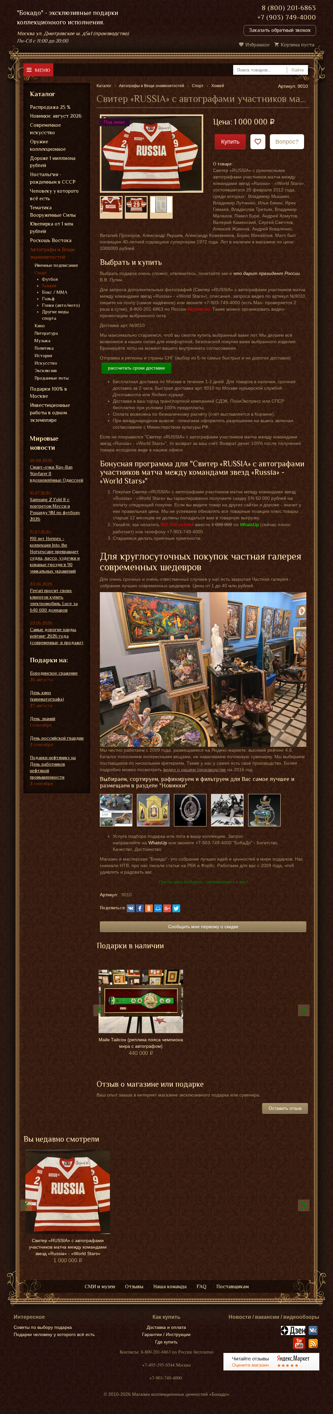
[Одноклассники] (149, 908)
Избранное (257, 45)
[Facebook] (140, 908)
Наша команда (170, 1287)
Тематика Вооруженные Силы (53, 211)
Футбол (50, 279)
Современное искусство (45, 129)
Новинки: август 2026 (56, 116)
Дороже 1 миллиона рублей (52, 162)
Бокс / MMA (54, 292)
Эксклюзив (45, 370)
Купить (230, 141)
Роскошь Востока (51, 240)
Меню (42, 70)
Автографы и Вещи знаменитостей (52, 253)
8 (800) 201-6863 (289, 7)
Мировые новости (44, 443)
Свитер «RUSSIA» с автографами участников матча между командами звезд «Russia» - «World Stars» (68, 1247)
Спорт (40, 272)
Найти (297, 69)
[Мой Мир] (158, 908)
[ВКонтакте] (131, 908)
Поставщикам (232, 1287)
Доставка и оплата (166, 1327)
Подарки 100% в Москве (48, 392)
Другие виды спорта (55, 315)
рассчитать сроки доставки (136, 367)
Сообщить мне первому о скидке (203, 926)
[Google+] (167, 908)
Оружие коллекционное (48, 145)
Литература (46, 333)
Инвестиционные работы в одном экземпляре (50, 412)
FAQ (201, 1287)
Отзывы (134, 1287)
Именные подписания (56, 265)
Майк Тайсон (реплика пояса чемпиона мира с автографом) (141, 1043)
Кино (39, 325)
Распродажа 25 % (50, 107)
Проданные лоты (51, 378)
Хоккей (49, 285)
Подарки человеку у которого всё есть (54, 1334)
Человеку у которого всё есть (54, 194)
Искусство (45, 363)
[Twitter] (176, 908)
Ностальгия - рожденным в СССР (52, 178)
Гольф (48, 298)
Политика (44, 348)
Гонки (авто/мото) (61, 305)
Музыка (42, 340)
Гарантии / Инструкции (166, 1334)
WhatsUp (157, 842)
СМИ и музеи (100, 1287)
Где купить (166, 1341)
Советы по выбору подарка (43, 1327)
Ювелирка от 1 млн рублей (51, 227)
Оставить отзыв (285, 1108)
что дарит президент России (266, 273)
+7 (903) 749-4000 (286, 17)
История (43, 355)
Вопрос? (287, 141)
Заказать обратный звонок (280, 30)
